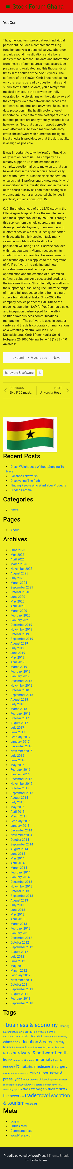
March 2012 (19, 970)
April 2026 (18, 559)
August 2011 (19, 994)
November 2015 (21, 783)
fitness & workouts (35, 1047)
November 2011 (21, 980)
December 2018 (21, 681)
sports (18, 1089)
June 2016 (18, 760)
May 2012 (17, 966)
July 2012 (17, 956)
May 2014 (17, 858)
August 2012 (19, 952)
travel (43, 1095)
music (33, 1073)
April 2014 (18, 863)
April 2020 (18, 606)
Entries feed (19, 1126)
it (40, 373)
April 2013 (18, 919)
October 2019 (20, 634)
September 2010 (22, 1003)
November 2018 (21, 685)
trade (31, 1095)
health (61, 1052)
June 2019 (18, 653)
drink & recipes (45, 1036)
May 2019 (17, 657)
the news (11, 1095)
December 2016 (21, 746)
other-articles (30, 1079)
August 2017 (19, 723)
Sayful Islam (38, 1160)
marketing (26, 1067)
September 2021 (22, 587)
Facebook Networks (24, 476)
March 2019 (19, 667)
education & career (37, 1041)
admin (21, 358)
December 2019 (21, 625)
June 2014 (18, 854)
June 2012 (18, 961)
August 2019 (19, 643)
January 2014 (20, 877)
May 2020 (17, 601)
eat (55, 1036)
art (20, 1031)
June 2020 (18, 597)
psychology (24, 1084)
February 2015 (20, 821)
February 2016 (20, 769)
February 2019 (20, 671)
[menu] (7, 6)
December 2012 (21, 938)
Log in (15, 1121)
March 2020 (19, 611)
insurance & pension (24, 1060)
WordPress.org (21, 1135)
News (56, 358)
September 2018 (22, 695)
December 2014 (21, 830)
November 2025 (21, 569)
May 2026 (17, 555)
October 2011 (20, 984)
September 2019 (22, 639)
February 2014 (20, 872)
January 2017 (20, 741)
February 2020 (20, 615)
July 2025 (17, 578)
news (44, 1072)
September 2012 (22, 947)
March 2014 (19, 868)
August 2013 (19, 900)
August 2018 (19, 699)
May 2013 (17, 914)
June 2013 (18, 910)
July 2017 (17, 727)
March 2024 (19, 583)
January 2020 (20, 620)
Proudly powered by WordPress (25, 1156)
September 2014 (22, 844)
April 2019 (18, 662)
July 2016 (17, 755)
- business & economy (30, 1025)
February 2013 (20, 928)
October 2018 (20, 690)
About (15, 530)
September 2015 (22, 793)
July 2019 (17, 648)
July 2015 (17, 802)
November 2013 (21, 886)
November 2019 (21, 629)
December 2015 (21, 779)
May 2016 (17, 765)
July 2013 (17, 905)
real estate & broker (41, 1085)
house (7, 1060)
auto (26, 1031)
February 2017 (20, 737)
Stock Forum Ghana (38, 6)
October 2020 (20, 592)
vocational (31, 1103)
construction (27, 1036)
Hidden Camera (21, 490)
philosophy (45, 1079)
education (10, 1042)
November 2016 (21, 751)
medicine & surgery (50, 1066)
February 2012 (20, 975)
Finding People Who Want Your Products (38, 485)
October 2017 (20, 718)
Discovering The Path (25, 481)
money (7, 1073)
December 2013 (21, 882)
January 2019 (20, 676)
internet (43, 1059)
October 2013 (20, 891)
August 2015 (19, 798)
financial (20, 1047)
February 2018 (20, 713)
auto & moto (36, 1031)
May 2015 (17, 807)
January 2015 (20, 826)
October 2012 (20, 942)
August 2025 (19, 573)
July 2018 (17, 704)
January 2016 (20, 774)
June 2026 (18, 550)
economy (62, 1036)
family (60, 1042)
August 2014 (19, 849)
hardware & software (19, 373)
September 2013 (22, 896)
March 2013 (19, 924)
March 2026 (19, 564)
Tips (22, 1096)
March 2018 (19, 709)
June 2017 (18, 732)
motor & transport (20, 1073)
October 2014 (20, 840)
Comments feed (21, 1131)
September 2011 (22, 989)
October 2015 (20, 788)
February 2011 (20, 998)
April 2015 (18, 812)
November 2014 (21, 835)
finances (9, 1047)
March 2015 (19, 816)
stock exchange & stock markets (45, 1089)
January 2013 (20, 933)
